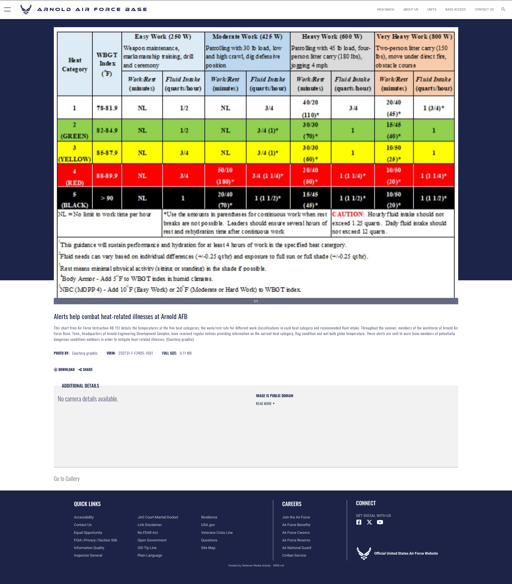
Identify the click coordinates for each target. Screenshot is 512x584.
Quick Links (87, 504)
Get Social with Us (373, 515)
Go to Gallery (67, 478)
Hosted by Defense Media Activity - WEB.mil (256, 565)
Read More (264, 403)
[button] (6, 9)
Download (66, 369)
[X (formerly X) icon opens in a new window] (369, 522)
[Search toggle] (503, 9)
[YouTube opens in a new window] (380, 522)
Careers (291, 504)
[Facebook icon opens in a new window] (359, 522)
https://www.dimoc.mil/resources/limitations (284, 423)
